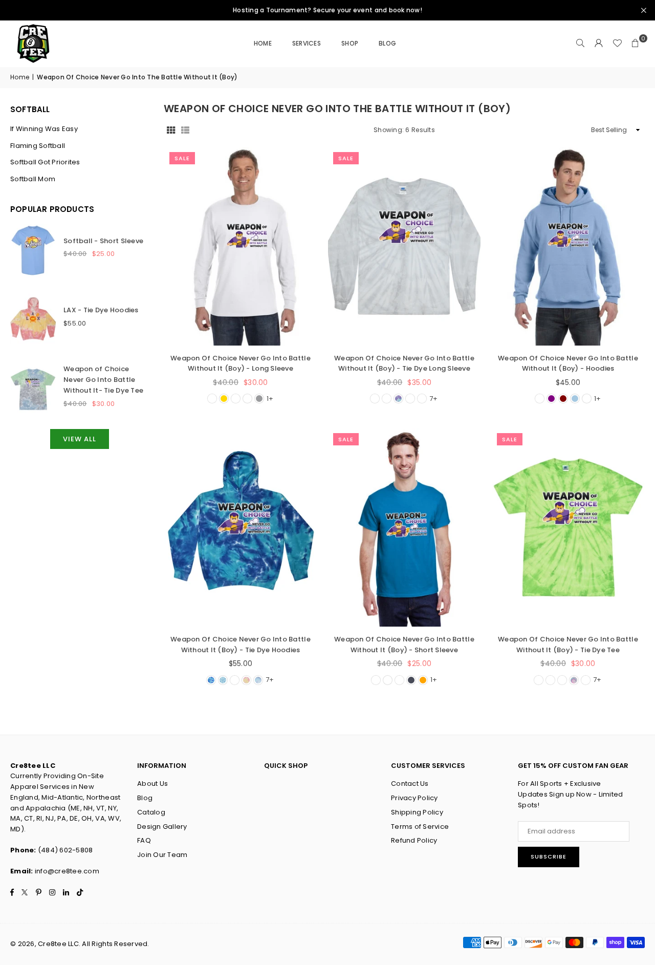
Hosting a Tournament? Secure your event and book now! (327, 10)
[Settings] (599, 43)
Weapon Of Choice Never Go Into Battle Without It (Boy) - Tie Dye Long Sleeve (404, 363)
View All (79, 439)
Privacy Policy (414, 798)
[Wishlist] (617, 43)
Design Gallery (162, 826)
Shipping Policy (417, 812)
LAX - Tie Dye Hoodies (100, 310)
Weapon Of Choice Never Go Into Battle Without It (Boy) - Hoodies (568, 363)
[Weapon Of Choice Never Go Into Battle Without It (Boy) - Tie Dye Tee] (568, 527)
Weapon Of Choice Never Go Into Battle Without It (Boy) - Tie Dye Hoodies (240, 644)
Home (263, 43)
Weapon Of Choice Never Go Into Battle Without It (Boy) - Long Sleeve (240, 363)
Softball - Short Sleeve (103, 241)
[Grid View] (171, 130)
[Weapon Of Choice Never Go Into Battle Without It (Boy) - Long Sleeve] (240, 246)
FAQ (144, 840)
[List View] (185, 130)
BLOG (387, 43)
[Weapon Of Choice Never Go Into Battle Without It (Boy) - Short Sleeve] (404, 527)
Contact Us (410, 783)
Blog (144, 798)
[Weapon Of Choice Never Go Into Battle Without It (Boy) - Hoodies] (568, 246)
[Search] (580, 43)
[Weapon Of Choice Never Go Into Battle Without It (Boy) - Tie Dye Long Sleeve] (404, 246)
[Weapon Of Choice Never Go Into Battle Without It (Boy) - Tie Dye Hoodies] (240, 527)
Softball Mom (32, 179)
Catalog (151, 812)
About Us (152, 783)
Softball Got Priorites (45, 162)
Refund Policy (414, 840)
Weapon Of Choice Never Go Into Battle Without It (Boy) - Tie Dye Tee (568, 644)
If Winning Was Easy (44, 129)
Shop (349, 43)
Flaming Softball (37, 146)
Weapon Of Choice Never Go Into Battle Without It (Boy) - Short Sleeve (404, 644)
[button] (635, 43)
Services (306, 43)
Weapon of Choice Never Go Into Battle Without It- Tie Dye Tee (103, 379)
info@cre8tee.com (67, 871)
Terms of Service (420, 826)
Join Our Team (162, 855)
